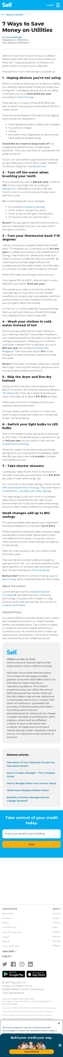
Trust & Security (9, 927)
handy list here (37, 166)
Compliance (37, 989)
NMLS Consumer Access (47, 1008)
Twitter (22, 605)
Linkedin (7, 605)
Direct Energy (25, 97)
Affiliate (56, 945)
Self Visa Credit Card (11, 932)
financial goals (40, 570)
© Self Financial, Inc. (14, 982)
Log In (50, 5)
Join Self (8, 951)
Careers (56, 918)
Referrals (56, 936)
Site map (57, 941)
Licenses (32, 1008)
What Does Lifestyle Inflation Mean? (28, 790)
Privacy (6, 985)
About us (57, 913)
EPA (4, 487)
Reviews (5, 941)
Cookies (17, 985)
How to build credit (10, 946)
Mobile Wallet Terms (15, 989)
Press (55, 927)
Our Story (6, 918)
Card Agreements (13, 992)
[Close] (59, 1023)
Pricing (5, 922)
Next (31, 844)
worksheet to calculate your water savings (26, 490)
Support (6, 937)
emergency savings (33, 206)
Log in (6, 956)
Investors (56, 922)
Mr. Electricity (10, 393)
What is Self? (8, 913)
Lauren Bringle (14, 37)
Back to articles (14, 14)
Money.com (9, 188)
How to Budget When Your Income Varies (31, 783)
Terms (28, 985)
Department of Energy (15, 443)
